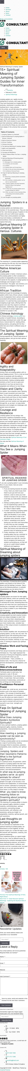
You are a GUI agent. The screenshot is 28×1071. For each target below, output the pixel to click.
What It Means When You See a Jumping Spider (14, 155)
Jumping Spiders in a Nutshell (10, 134)
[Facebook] (1, 39)
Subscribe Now (6, 1020)
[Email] (10, 854)
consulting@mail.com (12, 1060)
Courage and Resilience (9, 152)
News (7, 33)
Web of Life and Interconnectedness (14, 169)
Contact (8, 35)
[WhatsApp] (9, 854)
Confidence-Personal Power (12, 171)
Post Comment (6, 1005)
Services (8, 30)
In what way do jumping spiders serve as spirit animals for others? (15, 189)
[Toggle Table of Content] (24, 132)
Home (7, 28)
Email (2, 963)
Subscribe (5, 943)
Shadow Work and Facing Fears (13, 167)
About (7, 32)
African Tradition (7, 142)
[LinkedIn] (7, 854)
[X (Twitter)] (3, 39)
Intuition (7, 165)
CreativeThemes (5, 1070)
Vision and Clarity (7, 150)
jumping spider (18, 316)
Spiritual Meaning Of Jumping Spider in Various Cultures (13, 137)
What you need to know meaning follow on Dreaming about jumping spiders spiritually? (15, 193)
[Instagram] (4, 39)
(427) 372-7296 (11, 1056)
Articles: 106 (4, 869)
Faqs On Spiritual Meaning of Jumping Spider (13, 174)
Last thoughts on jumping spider (12, 197)
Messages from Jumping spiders (13, 162)
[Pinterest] (5, 854)
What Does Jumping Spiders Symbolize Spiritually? (15, 177)
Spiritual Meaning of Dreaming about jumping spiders (12, 159)
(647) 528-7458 (10, 1053)
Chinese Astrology (7, 144)
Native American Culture (9, 140)
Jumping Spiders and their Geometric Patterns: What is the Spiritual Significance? (15, 185)
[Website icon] (0, 867)
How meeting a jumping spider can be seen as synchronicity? (15, 180)
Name (2, 956)
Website (2, 970)
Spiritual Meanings (11, 94)
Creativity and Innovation (11, 163)
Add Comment (5, 976)
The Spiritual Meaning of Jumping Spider (14, 146)
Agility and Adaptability (8, 148)
